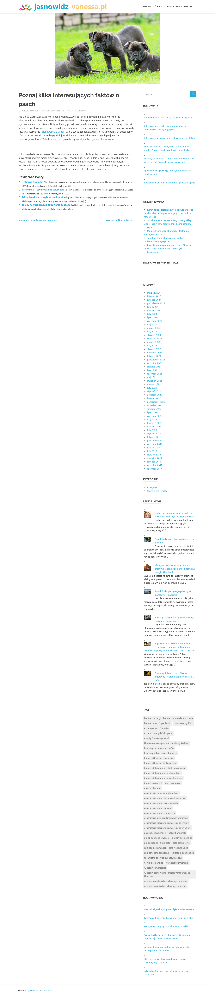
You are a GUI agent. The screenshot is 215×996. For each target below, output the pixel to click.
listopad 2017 (154, 461)
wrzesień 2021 (154, 362)
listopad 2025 (154, 296)
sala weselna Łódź (178, 847)
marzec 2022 (154, 341)
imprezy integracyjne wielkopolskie (162, 772)
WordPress (34, 990)
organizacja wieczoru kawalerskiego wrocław (167, 827)
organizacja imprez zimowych (159, 812)
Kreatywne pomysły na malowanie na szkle (166, 926)
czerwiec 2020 (154, 415)
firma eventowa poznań (156, 743)
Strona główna (152, 6)
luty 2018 (152, 450)
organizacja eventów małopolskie (161, 792)
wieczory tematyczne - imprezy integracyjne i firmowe (167, 874)
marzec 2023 (154, 327)
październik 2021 (156, 359)
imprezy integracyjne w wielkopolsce (163, 777)
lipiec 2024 (152, 306)
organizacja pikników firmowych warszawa (166, 817)
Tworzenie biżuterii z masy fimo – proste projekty (169, 182)
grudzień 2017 (154, 457)
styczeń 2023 (154, 334)
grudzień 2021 (154, 352)
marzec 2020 (154, 426)
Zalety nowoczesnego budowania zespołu (46, 204)
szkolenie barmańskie (183, 852)
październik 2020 (156, 401)
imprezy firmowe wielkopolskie (160, 763)
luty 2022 (152, 345)
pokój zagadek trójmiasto (157, 842)
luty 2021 (152, 387)
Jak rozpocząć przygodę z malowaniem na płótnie (169, 137)
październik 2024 (156, 303)
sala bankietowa (181, 842)
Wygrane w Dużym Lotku (119, 219)
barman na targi (152, 718)
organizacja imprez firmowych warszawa (165, 797)
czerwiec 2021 (154, 373)
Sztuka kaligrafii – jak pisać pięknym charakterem (169, 909)
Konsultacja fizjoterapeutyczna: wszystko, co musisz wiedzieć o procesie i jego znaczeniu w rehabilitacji (168, 213)
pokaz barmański (177, 832)
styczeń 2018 (154, 454)
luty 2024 (152, 313)
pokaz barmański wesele (157, 837)
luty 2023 (152, 331)
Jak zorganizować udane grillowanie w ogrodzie (168, 117)
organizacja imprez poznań (158, 807)
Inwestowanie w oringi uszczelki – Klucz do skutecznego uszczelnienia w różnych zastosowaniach (167, 248)
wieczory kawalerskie (155, 867)
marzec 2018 (154, 447)
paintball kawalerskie (155, 832)
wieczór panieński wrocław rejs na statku (165, 886)
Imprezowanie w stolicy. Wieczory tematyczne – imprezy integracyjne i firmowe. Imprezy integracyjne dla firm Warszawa (169, 647)
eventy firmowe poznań (156, 738)
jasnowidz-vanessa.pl (53, 110)
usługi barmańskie (153, 862)
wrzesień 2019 (154, 443)
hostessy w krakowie (155, 753)
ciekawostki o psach (53, 131)
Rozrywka (152, 487)
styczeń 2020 (154, 433)
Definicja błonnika (32, 181)
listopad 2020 (154, 398)
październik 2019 (156, 440)
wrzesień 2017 (154, 465)
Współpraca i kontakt (180, 6)
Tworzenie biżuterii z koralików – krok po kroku (168, 917)
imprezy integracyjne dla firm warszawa (164, 768)
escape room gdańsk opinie (158, 733)
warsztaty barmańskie (177, 862)
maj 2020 (152, 419)
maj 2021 (152, 377)
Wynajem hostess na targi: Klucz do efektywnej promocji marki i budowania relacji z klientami (175, 569)
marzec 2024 (154, 310)
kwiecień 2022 (154, 338)
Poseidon (48, 990)
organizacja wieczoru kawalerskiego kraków (166, 822)
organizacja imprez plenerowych (161, 802)
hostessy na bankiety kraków (159, 748)
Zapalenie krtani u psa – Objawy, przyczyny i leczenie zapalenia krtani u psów (174, 676)
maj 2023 (152, 324)
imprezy (172, 753)
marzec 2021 (154, 384)
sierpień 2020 (154, 408)
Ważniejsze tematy (76, 110)
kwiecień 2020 (154, 422)
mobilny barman (152, 787)
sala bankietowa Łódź (155, 847)
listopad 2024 (154, 299)
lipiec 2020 (152, 412)
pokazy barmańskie (182, 837)
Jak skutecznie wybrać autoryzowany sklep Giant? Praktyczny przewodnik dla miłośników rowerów (167, 224)
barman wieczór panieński (157, 723)
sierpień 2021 (154, 366)
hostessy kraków (180, 743)
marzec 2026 (154, 292)
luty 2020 (152, 429)
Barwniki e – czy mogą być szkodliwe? (44, 189)
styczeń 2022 (154, 348)
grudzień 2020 (154, 394)
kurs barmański (172, 782)
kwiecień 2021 (154, 380)
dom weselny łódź (183, 723)
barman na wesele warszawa (178, 718)
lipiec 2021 (152, 370)
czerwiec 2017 (154, 468)
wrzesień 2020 (154, 405)
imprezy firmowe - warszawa (159, 758)
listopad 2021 (154, 355)
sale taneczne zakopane (156, 852)
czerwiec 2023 (154, 320)
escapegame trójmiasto (156, 728)
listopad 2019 (154, 436)
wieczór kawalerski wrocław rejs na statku (165, 881)
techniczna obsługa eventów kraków (163, 857)
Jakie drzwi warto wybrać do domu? (42, 197)
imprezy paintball (153, 782)
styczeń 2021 (154, 391)
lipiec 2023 (152, 317)
